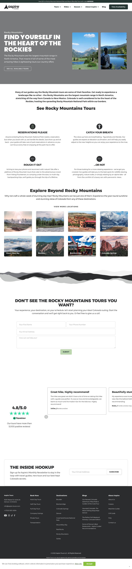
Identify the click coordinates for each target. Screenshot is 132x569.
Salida (58, 539)
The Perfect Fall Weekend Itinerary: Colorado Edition (91, 518)
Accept (89, 564)
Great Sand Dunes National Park (65, 519)
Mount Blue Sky (61, 525)
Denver (58, 513)
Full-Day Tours (35, 509)
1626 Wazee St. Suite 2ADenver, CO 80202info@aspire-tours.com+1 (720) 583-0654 (12, 502)
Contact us (112, 523)
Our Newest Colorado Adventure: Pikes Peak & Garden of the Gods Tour (90, 502)
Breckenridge (61, 504)
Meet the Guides (114, 509)
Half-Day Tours (35, 504)
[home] (12, 7)
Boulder (59, 499)
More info (78, 564)
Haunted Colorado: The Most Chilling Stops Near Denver (90, 511)
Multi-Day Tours (35, 499)
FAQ (109, 518)
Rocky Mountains (62, 534)
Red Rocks (60, 529)
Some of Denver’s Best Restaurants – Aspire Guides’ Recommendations (91, 526)
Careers (111, 504)
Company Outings (36, 513)
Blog (104, 7)
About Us (111, 499)
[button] (57, 7)
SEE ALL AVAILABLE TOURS (18, 69)
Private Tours (34, 518)
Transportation (35, 523)
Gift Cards (111, 513)
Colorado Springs (62, 509)
